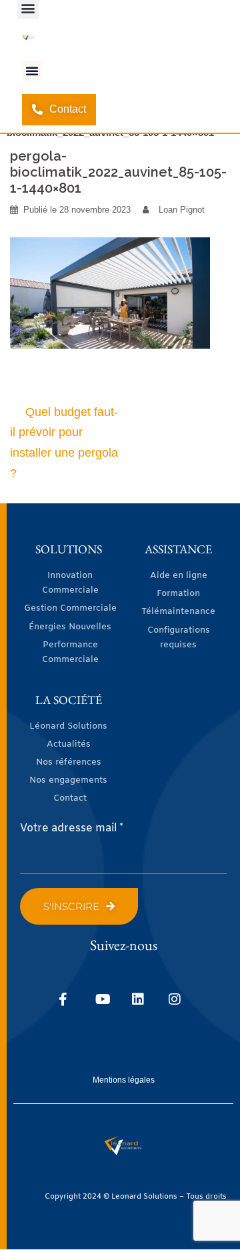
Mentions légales (124, 1080)
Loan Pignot (182, 210)
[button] (32, 71)
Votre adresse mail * (71, 828)
